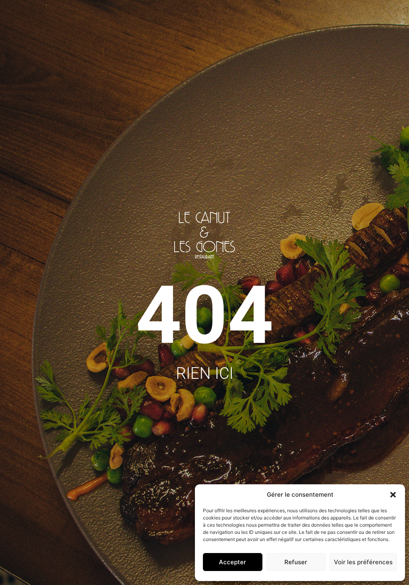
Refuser (295, 562)
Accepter (232, 562)
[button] (393, 495)
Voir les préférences (363, 562)
